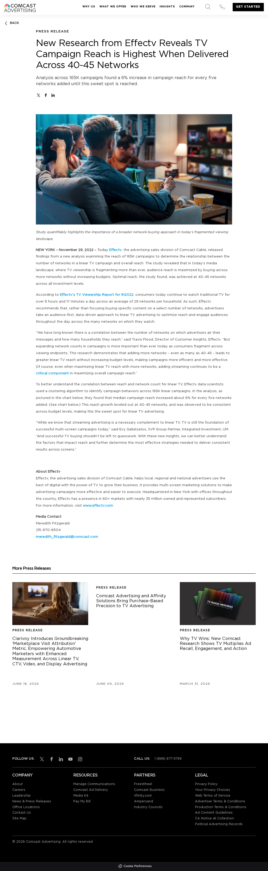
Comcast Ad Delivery (90, 789)
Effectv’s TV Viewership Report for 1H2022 (96, 294)
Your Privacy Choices (212, 789)
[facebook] (45, 95)
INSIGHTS (167, 7)
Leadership (21, 795)
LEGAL (201, 775)
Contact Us (21, 812)
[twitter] (38, 95)
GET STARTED (248, 7)
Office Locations (26, 807)
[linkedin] (60, 759)
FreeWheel (143, 784)
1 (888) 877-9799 (168, 758)
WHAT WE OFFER (112, 7)
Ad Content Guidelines (214, 812)
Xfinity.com (143, 795)
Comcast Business (149, 789)
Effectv (115, 250)
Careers (18, 789)
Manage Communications (94, 784)
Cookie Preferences (138, 866)
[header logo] (20, 8)
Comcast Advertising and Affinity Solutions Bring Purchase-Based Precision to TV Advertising (134, 601)
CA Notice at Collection (214, 818)
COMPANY (187, 7)
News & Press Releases (31, 801)
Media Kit (80, 795)
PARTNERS (144, 775)
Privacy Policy (206, 784)
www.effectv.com (98, 505)
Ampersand (143, 801)
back (14, 23)
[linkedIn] (53, 95)
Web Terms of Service (212, 795)
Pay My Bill (82, 801)
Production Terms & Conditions (220, 807)
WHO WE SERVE (143, 7)
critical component (52, 373)
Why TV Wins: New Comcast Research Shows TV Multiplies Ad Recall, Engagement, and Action (218, 644)
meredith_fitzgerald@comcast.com (67, 536)
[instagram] (79, 759)
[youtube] (69, 759)
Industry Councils (148, 807)
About (17, 784)
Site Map (19, 818)
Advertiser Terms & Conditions (220, 801)
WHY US (88, 7)
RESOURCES (85, 775)
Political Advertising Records (219, 824)
